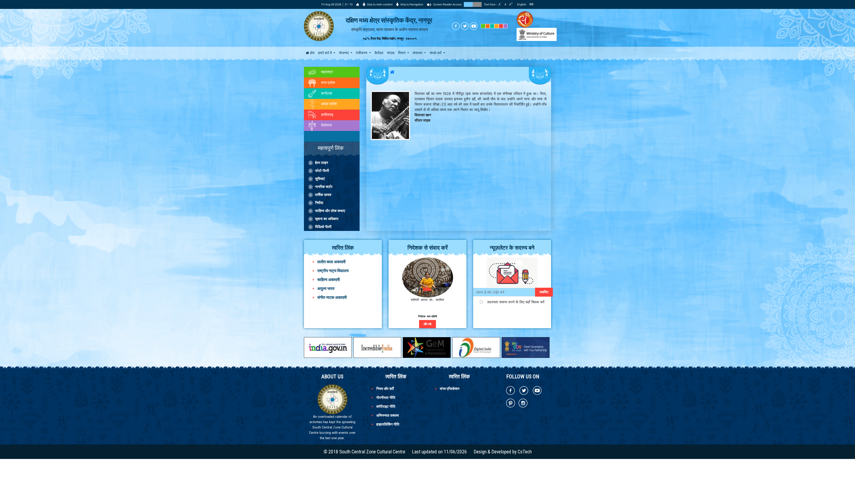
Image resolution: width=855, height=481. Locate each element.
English (521, 4)
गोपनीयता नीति (385, 397)
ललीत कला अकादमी (331, 261)
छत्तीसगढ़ (326, 114)
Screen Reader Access (447, 4)
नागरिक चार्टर (323, 187)
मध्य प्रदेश (327, 82)
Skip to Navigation (411, 4)
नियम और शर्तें (385, 389)
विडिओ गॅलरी (323, 227)
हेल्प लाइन (321, 163)
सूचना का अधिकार (326, 219)
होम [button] (311, 53)
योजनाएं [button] (344, 53)
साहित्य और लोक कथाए (330, 211)
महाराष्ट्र (326, 72)
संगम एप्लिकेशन (449, 389)
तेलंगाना (326, 125)
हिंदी (531, 4)
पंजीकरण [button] (362, 53)
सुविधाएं (320, 179)
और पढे (427, 324)
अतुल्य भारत (325, 288)
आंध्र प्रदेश (328, 104)
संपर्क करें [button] (436, 53)
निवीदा (319, 203)
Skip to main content (380, 4)
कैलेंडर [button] (379, 53)
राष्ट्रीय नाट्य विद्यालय (333, 270)
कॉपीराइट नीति (385, 406)
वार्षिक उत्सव (323, 195)
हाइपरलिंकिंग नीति (387, 424)
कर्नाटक (326, 93)
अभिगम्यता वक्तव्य (387, 415)
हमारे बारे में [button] (325, 53)
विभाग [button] (402, 53)
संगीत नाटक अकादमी (332, 297)
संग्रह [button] (391, 53)
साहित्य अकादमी (328, 279)
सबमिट (543, 292)
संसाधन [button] (418, 53)
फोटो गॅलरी (322, 171)
